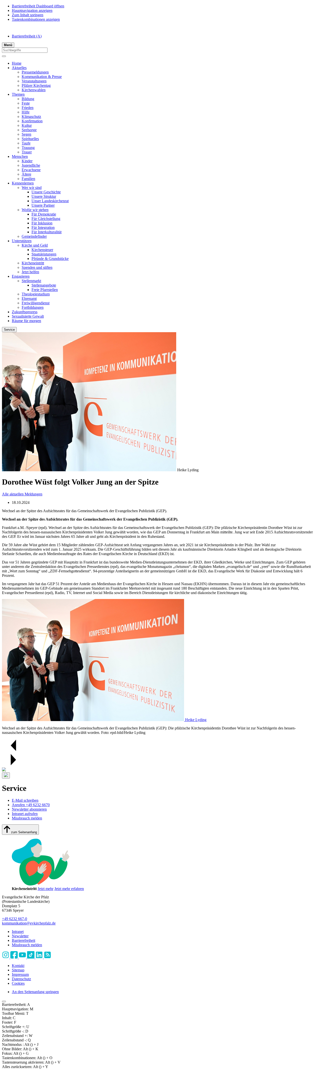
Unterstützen (22, 241)
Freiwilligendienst (35, 303)
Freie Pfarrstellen (45, 290)
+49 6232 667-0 (14, 919)
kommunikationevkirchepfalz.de (29, 923)
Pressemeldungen (35, 72)
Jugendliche (31, 165)
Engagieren (21, 276)
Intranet (18, 931)
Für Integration (43, 227)
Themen (18, 94)
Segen (26, 134)
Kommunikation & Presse (42, 76)
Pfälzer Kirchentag (36, 85)
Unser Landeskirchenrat (50, 201)
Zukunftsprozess (24, 312)
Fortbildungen (33, 307)
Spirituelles (30, 139)
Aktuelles (19, 68)
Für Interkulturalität (47, 232)
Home (16, 63)
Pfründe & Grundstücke (50, 258)
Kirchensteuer (42, 250)
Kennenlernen (23, 183)
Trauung (28, 147)
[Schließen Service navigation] (6, 775)
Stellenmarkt (31, 281)
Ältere (26, 174)
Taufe (26, 143)
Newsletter (20, 936)
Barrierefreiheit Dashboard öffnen (38, 6)
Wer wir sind (32, 187)
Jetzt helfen (30, 272)
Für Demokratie (44, 214)
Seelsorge (29, 130)
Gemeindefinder (34, 236)
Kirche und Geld (35, 245)
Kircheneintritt (33, 263)
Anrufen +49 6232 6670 (31, 805)
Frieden (27, 108)
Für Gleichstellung (46, 219)
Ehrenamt (29, 298)
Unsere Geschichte (46, 192)
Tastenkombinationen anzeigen (36, 19)
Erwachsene (31, 170)
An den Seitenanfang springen (35, 992)
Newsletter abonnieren (29, 809)
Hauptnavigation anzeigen (32, 10)
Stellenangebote (44, 285)
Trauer (27, 152)
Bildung (28, 99)
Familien (28, 179)
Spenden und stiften (37, 267)
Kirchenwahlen (34, 90)
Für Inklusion (42, 223)
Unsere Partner (43, 205)
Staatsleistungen (44, 254)
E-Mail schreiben (25, 800)
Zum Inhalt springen (27, 15)
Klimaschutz (31, 116)
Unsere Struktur (44, 196)
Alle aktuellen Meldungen (22, 494)
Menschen (20, 156)
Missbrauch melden (27, 818)
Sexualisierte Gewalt (28, 316)
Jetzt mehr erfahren (69, 889)
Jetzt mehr (45, 889)
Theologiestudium (36, 294)
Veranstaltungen (34, 81)
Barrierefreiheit (27, 36)
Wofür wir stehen (35, 210)
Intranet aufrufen (25, 814)
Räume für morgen (26, 321)
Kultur (27, 125)
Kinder (27, 161)
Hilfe (26, 112)
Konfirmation (32, 121)
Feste (26, 103)
